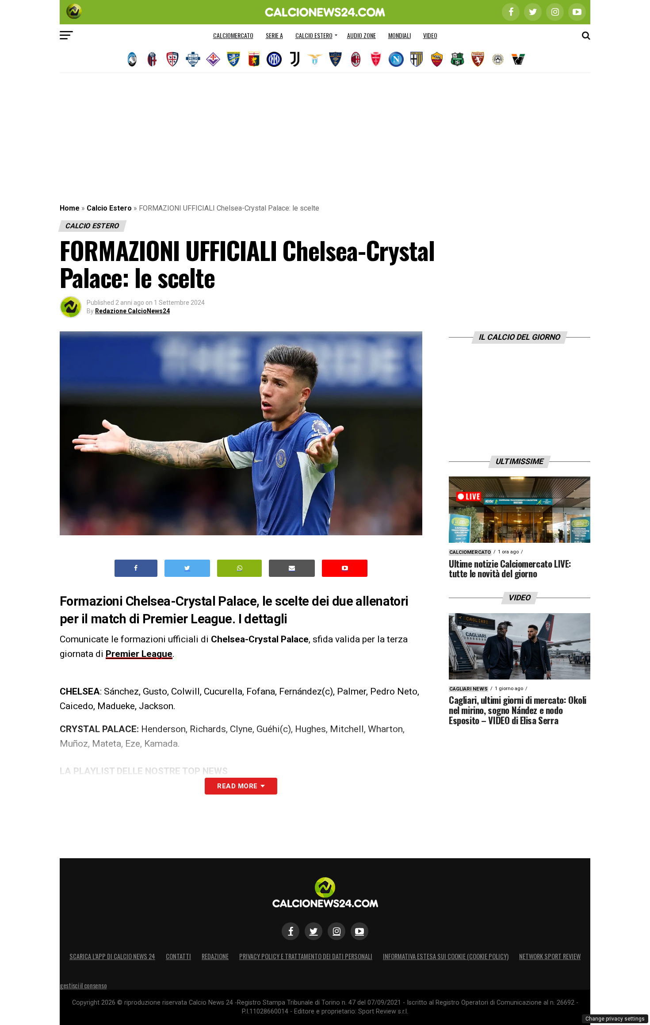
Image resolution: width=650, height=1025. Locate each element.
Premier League (139, 654)
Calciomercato (233, 35)
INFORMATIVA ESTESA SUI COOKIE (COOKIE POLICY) (446, 956)
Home (70, 208)
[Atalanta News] (132, 59)
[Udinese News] (498, 59)
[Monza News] (376, 59)
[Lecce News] (335, 59)
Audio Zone (361, 35)
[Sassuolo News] (457, 59)
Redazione (215, 956)
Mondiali (399, 35)
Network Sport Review (550, 956)
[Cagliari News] (172, 59)
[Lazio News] (315, 59)
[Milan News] (355, 59)
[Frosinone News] (233, 59)
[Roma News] (437, 59)
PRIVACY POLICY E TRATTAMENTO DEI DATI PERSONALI (305, 956)
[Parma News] (416, 59)
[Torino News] (477, 59)
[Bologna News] (152, 59)
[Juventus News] (294, 59)
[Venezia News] (518, 59)
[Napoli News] (396, 59)
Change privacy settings (615, 1019)
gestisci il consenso (83, 985)
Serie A (274, 35)
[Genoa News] (254, 59)
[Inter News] (274, 59)
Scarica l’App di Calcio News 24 (112, 956)
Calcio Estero (314, 35)
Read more (237, 786)
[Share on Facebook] (136, 568)
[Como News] (193, 59)
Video (430, 35)
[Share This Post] (239, 568)
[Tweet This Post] (187, 568)
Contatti (178, 956)
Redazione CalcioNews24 (132, 311)
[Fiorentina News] (213, 59)
